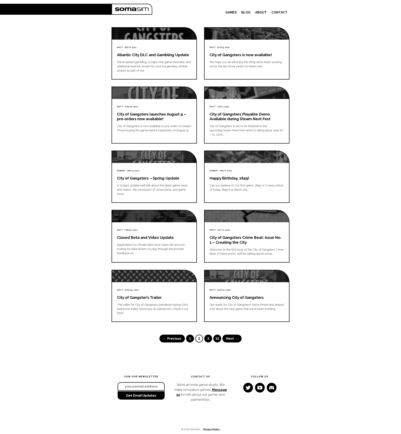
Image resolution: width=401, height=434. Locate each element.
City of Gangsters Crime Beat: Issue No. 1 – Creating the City (245, 239)
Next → (232, 338)
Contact (279, 12)
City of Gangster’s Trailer (139, 297)
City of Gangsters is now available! (241, 55)
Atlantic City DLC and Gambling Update (153, 55)
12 (217, 338)
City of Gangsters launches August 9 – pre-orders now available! (151, 116)
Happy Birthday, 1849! (229, 178)
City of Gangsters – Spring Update (148, 178)
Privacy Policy (211, 429)
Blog (246, 12)
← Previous (172, 338)
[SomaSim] (132, 9)
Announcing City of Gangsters (237, 297)
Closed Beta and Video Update (145, 237)
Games (231, 12)
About (261, 12)
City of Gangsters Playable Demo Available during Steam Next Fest (240, 116)
